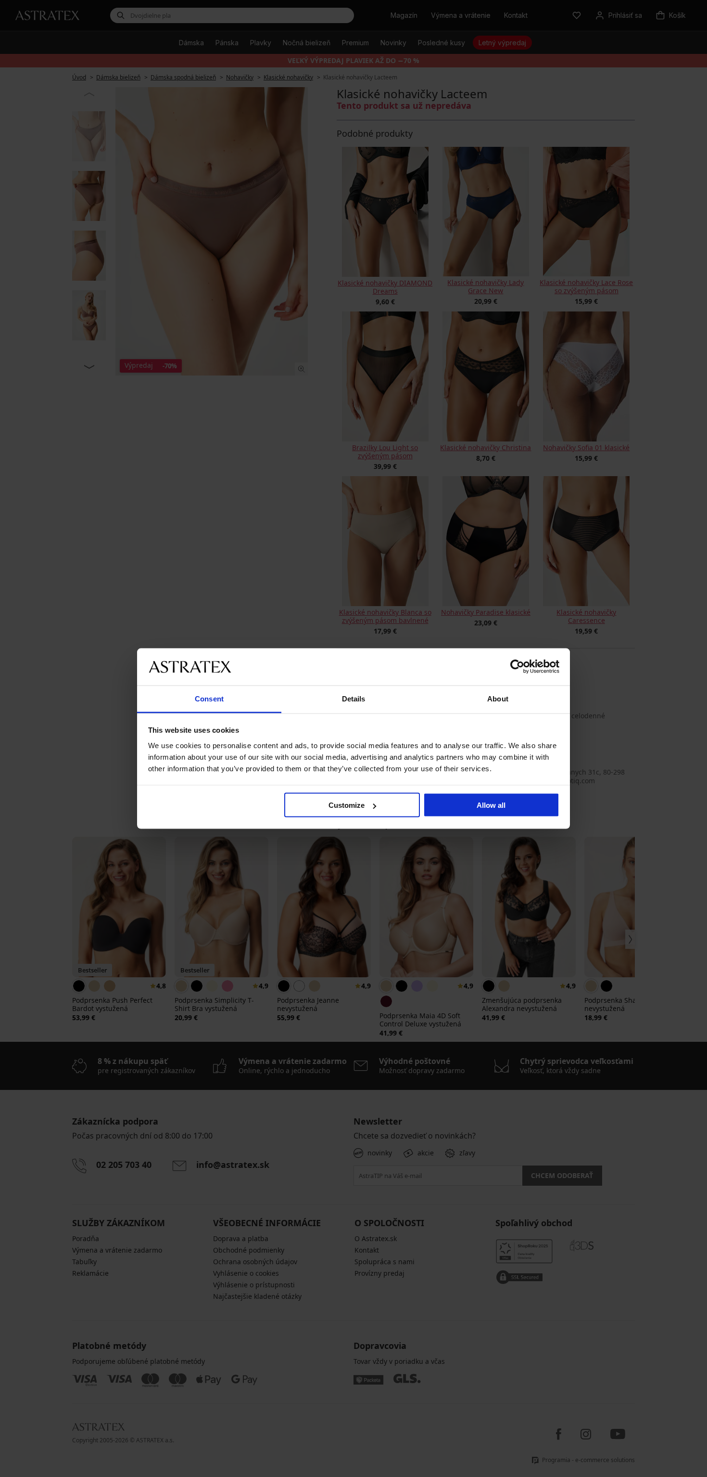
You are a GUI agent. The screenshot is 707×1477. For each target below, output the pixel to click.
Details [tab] (354, 698)
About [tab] (497, 698)
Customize (346, 805)
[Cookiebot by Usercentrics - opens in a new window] (517, 667)
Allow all (491, 805)
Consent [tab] (209, 698)
